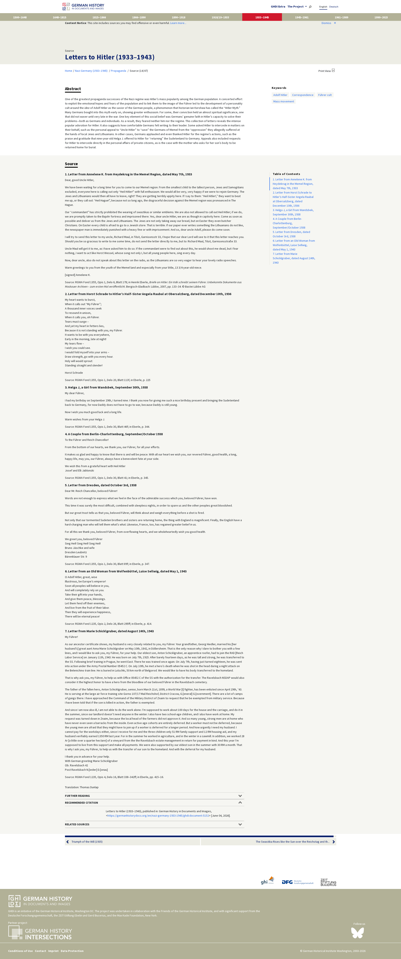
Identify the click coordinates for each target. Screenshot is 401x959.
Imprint (53, 951)
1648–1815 (59, 17)
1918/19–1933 (220, 17)
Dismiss (329, 23)
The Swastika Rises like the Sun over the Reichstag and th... (293, 841)
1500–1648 (20, 17)
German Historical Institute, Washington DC (67, 911)
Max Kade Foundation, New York (137, 915)
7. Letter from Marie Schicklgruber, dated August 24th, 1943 (294, 258)
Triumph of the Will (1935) (87, 841)
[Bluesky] (357, 932)
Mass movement (283, 101)
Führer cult (325, 95)
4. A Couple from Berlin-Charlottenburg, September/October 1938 (289, 223)
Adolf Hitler (280, 95)
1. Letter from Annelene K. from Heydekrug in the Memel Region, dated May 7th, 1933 (293, 183)
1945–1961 (301, 17)
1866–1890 (139, 17)
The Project (295, 6)
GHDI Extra (278, 6)
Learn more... (178, 23)
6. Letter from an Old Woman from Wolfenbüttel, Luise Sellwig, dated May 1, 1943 (294, 245)
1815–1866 (99, 17)
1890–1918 (178, 17)
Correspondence (302, 95)
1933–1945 (262, 17)
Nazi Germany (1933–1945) (91, 71)
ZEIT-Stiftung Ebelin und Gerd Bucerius (82, 915)
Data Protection (72, 951)
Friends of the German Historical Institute (186, 911)
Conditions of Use (20, 951)
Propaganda (118, 71)
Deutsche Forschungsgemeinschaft (30, 915)
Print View (325, 71)
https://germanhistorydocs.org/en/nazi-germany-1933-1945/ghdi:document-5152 (158, 815)
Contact (40, 951)
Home (68, 71)
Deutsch (333, 6)
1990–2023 (381, 17)
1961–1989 (341, 17)
